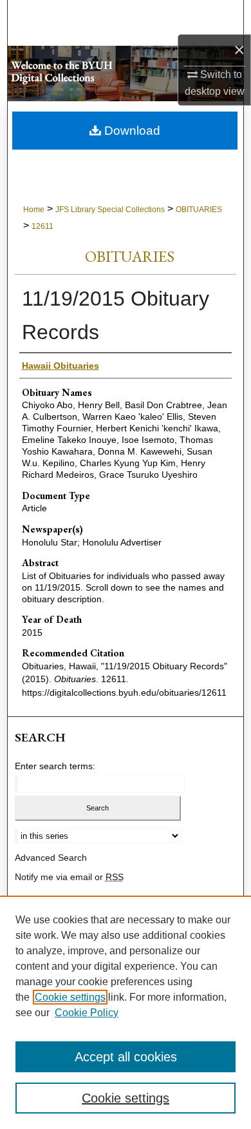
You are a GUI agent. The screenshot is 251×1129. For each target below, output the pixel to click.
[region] (125, 1012)
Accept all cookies (126, 1057)
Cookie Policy (86, 1012)
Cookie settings (70, 997)
